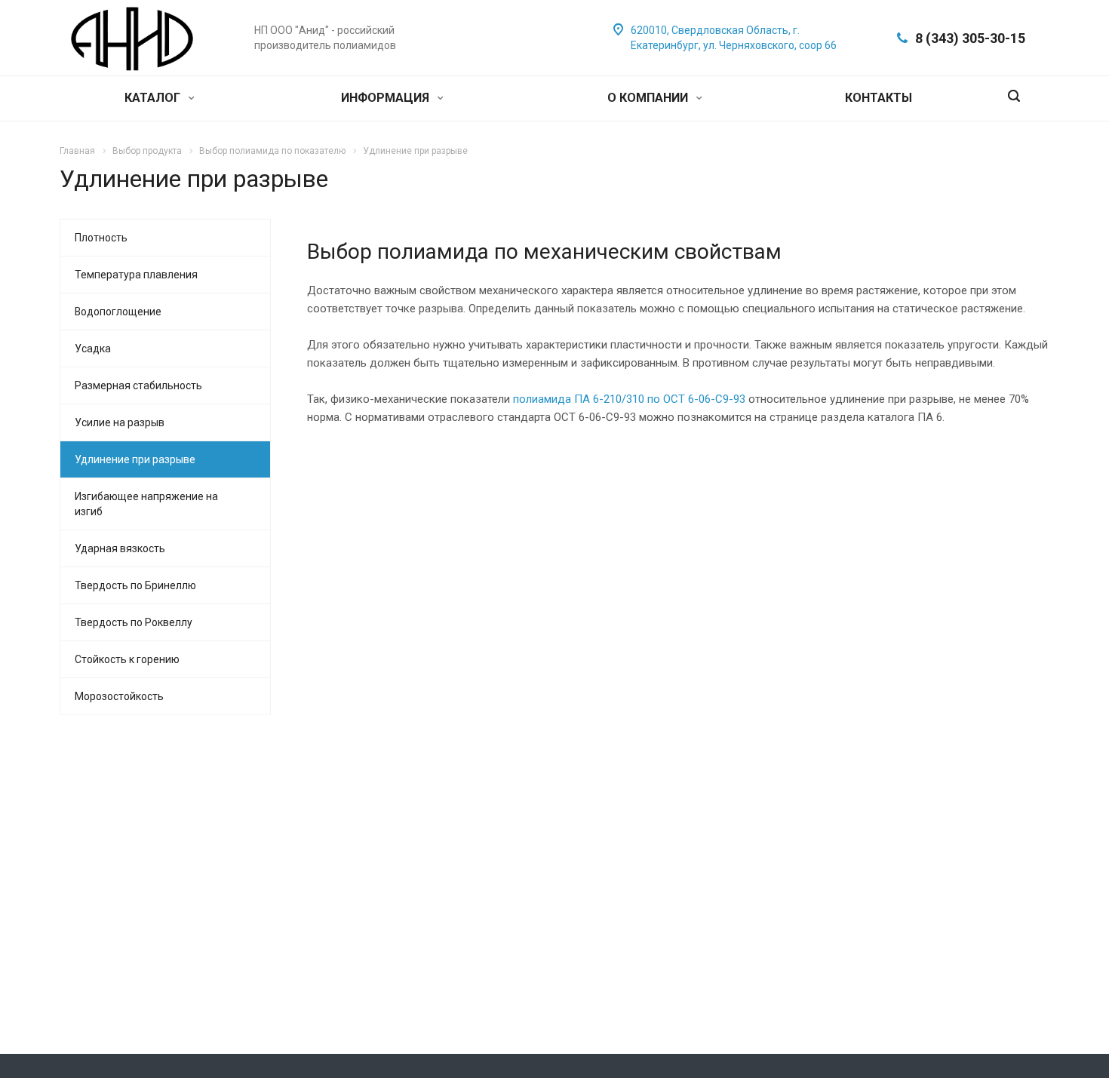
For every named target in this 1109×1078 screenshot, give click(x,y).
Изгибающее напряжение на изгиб (146, 504)
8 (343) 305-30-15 (970, 38)
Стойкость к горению (127, 659)
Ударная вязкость (120, 548)
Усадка (93, 348)
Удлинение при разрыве (135, 459)
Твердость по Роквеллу (133, 622)
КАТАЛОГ (153, 98)
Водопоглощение (118, 312)
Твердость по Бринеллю (135, 585)
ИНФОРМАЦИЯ (386, 98)
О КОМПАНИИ (649, 98)
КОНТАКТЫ (878, 98)
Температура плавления (136, 275)
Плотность (101, 238)
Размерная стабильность (138, 385)
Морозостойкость (119, 696)
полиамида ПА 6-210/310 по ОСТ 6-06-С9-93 (629, 399)
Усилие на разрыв (119, 422)
